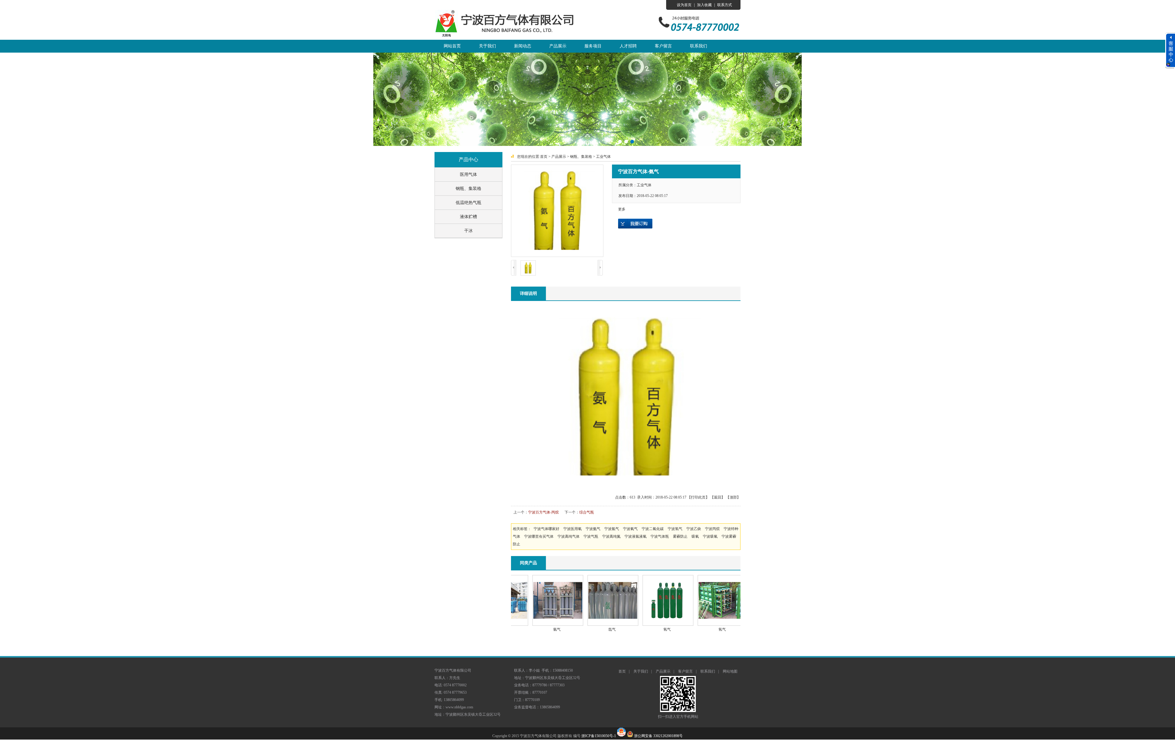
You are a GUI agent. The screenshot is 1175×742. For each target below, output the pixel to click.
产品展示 (557, 46)
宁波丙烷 (712, 529)
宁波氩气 (611, 529)
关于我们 (487, 46)
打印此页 (698, 497)
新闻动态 (522, 46)
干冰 (468, 230)
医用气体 (468, 174)
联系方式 (724, 5)
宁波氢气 (675, 529)
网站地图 (730, 671)
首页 (543, 156)
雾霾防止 (680, 536)
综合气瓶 (586, 512)
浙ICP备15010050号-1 (598, 736)
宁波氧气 (630, 529)
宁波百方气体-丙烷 (543, 512)
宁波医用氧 (572, 529)
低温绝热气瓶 (468, 202)
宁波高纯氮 (611, 536)
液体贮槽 (468, 216)
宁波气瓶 (591, 536)
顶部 (733, 497)
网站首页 (452, 46)
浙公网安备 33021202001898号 (658, 736)
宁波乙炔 (693, 529)
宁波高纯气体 (569, 536)
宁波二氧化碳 (653, 529)
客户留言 (663, 46)
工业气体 (603, 156)
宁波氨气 (593, 529)
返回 (717, 497)
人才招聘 (628, 46)
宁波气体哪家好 (546, 529)
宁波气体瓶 (660, 536)
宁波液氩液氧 (636, 536)
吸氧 (695, 536)
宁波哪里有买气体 (539, 536)
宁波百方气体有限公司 (506, 25)
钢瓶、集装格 (468, 188)
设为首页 (684, 5)
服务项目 (593, 46)
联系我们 (698, 46)
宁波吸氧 (710, 536)
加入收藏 (704, 5)
